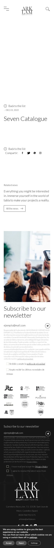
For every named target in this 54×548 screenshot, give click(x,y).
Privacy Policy (41, 466)
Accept (9, 543)
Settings (34, 543)
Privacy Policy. (32, 461)
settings (33, 537)
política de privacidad (36, 363)
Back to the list (17, 106)
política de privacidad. (25, 359)
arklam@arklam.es (27, 519)
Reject (21, 543)
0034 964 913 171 (27, 515)
